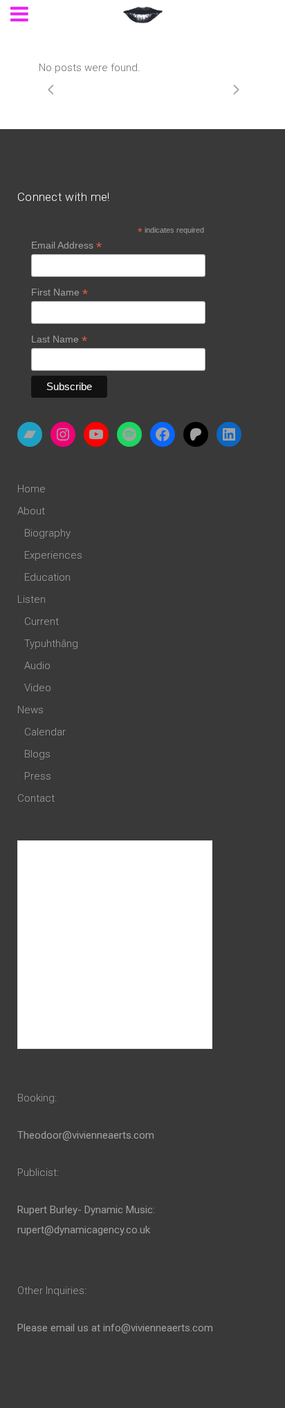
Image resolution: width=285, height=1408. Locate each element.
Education (47, 577)
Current (41, 621)
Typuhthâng (51, 643)
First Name (59, 292)
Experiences (53, 555)
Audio (37, 665)
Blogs (37, 754)
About (31, 511)
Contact (36, 798)
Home (31, 489)
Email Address (66, 245)
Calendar (45, 732)
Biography (47, 533)
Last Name (59, 339)
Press (37, 776)
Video (37, 688)
